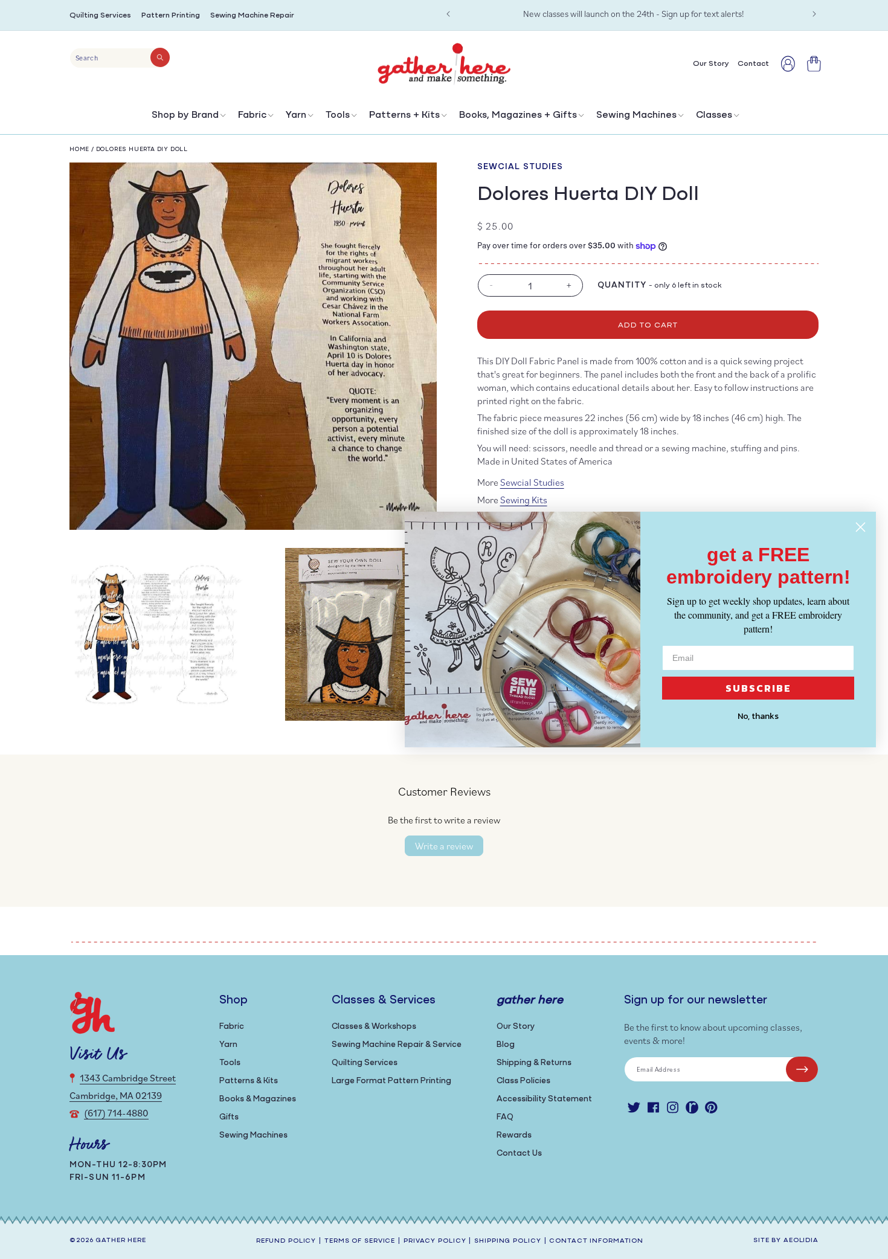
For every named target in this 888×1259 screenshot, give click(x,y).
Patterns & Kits (248, 1081)
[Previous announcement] (448, 13)
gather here (120, 1240)
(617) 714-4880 (116, 1113)
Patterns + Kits (404, 115)
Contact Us (519, 1153)
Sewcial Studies (520, 167)
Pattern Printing (170, 15)
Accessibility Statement (544, 1099)
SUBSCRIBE (758, 688)
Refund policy (286, 1241)
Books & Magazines (257, 1099)
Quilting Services (100, 15)
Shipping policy (507, 1241)
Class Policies (523, 1081)
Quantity (622, 285)
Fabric (252, 115)
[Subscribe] (802, 1069)
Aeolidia (801, 1240)
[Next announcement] (814, 13)
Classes (714, 115)
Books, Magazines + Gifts (518, 115)
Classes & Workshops (374, 1026)
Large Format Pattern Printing (391, 1081)
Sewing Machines (636, 115)
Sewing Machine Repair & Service (397, 1044)
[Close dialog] (860, 527)
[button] (187, 118)
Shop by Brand (185, 115)
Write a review (444, 846)
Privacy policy (435, 1241)
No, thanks (758, 716)
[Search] (160, 57)
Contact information (596, 1241)
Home (79, 149)
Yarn (296, 115)
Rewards (514, 1135)
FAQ (505, 1117)
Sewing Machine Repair (252, 15)
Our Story (516, 1026)
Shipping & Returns (534, 1062)
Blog (506, 1044)
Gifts (229, 1117)
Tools (338, 115)
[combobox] (120, 58)
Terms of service (359, 1241)
